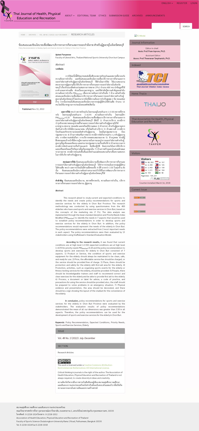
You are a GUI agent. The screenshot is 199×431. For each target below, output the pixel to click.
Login (194, 3)
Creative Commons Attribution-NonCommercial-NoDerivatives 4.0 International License (85, 366)
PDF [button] (35, 102)
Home (23, 35)
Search (186, 26)
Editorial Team (86, 15)
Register (182, 3)
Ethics (102, 15)
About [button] (69, 15)
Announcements (155, 15)
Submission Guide (119, 15)
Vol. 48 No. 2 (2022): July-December (53, 35)
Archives (137, 15)
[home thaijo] (155, 104)
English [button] (166, 3)
